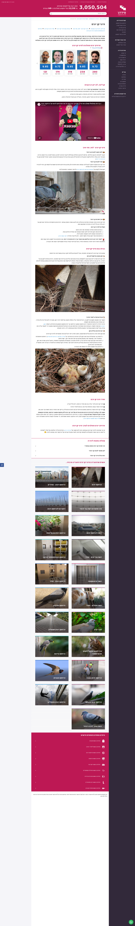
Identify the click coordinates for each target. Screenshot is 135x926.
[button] (37, 63)
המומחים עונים (122, 84)
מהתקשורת (123, 55)
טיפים (124, 75)
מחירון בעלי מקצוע (121, 34)
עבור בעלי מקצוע (121, 45)
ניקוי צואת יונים (63, 236)
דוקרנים (103, 326)
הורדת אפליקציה (121, 25)
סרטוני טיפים (122, 88)
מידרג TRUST (122, 64)
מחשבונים (123, 81)
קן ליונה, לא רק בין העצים (98, 29)
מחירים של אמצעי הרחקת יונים (92, 418)
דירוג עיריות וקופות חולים (119, 96)
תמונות (124, 32)
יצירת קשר (123, 60)
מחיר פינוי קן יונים (49, 29)
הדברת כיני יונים (100, 159)
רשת (45, 324)
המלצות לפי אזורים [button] (102, 2)
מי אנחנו (123, 53)
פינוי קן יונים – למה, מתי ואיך (80, 29)
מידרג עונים (122, 86)
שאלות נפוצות (122, 62)
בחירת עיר (96, 48)
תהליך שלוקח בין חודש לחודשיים (56, 336)
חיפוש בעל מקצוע (121, 23)
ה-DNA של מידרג (121, 66)
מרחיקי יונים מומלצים (73, 2)
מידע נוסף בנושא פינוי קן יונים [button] (88, 2)
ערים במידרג (122, 27)
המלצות (123, 77)
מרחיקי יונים (67, 430)
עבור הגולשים (122, 42)
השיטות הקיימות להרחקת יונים (85, 169)
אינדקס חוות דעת (121, 30)
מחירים (124, 79)
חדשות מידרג (122, 57)
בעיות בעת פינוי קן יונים (63, 29)
